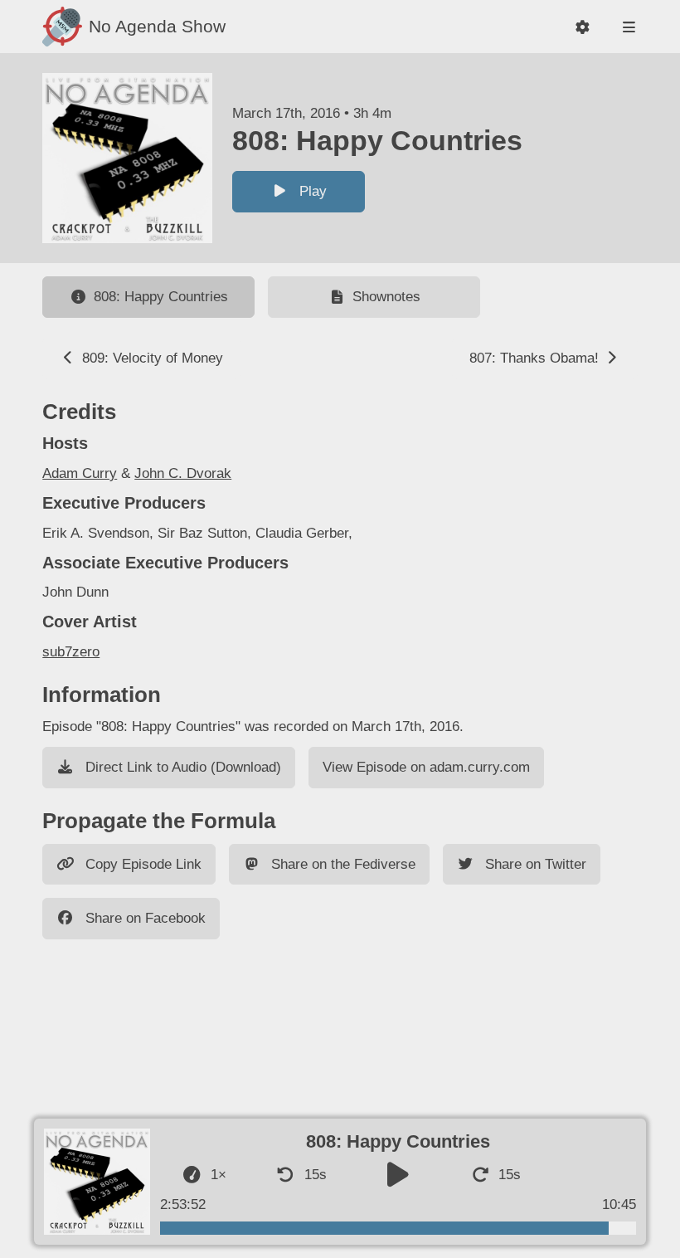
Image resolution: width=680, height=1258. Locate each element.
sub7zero (71, 652)
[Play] (397, 1175)
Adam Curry (79, 473)
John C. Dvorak (182, 473)
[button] (583, 27)
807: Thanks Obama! (536, 358)
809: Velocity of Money (150, 358)
